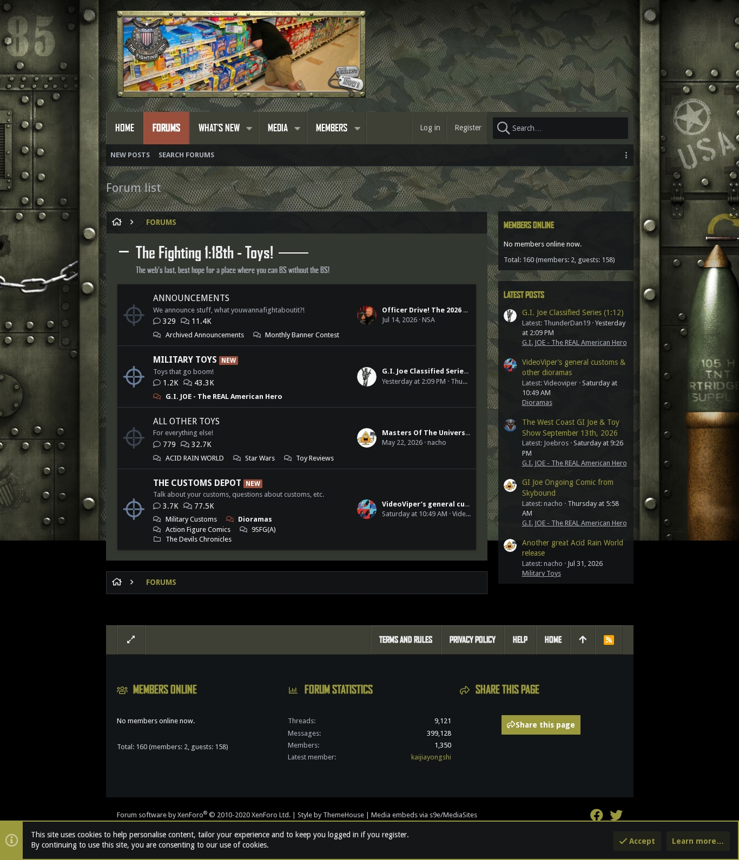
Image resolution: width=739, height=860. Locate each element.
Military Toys (185, 360)
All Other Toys (186, 421)
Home (553, 640)
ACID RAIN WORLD (195, 458)
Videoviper (469, 514)
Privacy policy (473, 640)
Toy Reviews (315, 458)
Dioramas (255, 519)
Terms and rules (405, 640)
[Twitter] (616, 815)
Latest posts (524, 295)
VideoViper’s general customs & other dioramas (467, 504)
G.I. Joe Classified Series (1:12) (434, 371)
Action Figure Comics (198, 529)
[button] (249, 128)
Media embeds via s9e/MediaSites (424, 815)
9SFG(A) (264, 529)
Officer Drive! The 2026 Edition (435, 310)
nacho (436, 442)
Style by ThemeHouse (331, 815)
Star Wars (260, 458)
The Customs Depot (197, 483)
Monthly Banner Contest (302, 335)
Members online (529, 225)
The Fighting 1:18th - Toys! (204, 253)
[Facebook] (596, 815)
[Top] (582, 640)
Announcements (191, 298)
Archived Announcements (205, 335)
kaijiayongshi (431, 757)
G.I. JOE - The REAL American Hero (224, 396)
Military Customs (191, 519)
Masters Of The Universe (426, 433)
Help (520, 640)
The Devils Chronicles (199, 539)
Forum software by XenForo (204, 815)
